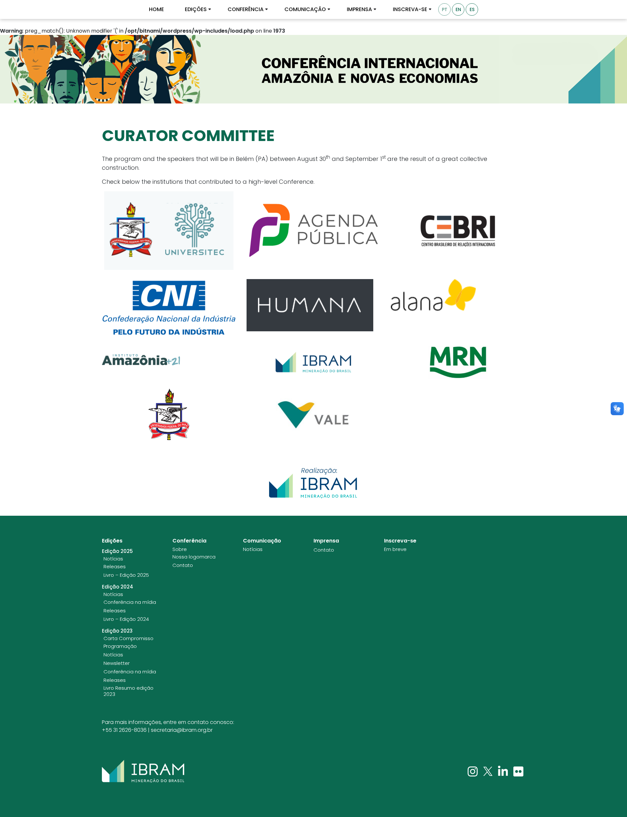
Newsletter (117, 663)
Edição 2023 (117, 631)
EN (458, 9)
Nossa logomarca (194, 557)
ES (472, 9)
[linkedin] (503, 771)
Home (156, 9)
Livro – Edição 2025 (126, 575)
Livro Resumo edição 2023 (128, 691)
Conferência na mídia (130, 602)
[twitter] (488, 771)
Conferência (246, 9)
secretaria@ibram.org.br (182, 730)
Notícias (113, 559)
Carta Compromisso (128, 638)
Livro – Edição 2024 (126, 619)
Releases (115, 566)
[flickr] (518, 771)
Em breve (395, 549)
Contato (182, 565)
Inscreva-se (410, 9)
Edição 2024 (117, 587)
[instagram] (473, 771)
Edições (196, 9)
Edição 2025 (117, 551)
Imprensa (359, 9)
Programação (120, 646)
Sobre (179, 549)
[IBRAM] (143, 771)
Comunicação (305, 9)
